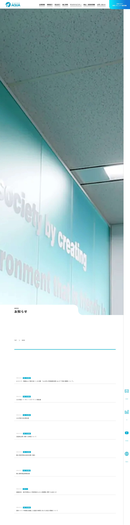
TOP (15, 340)
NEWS (23, 340)
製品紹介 (57, 4)
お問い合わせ (101, 4)
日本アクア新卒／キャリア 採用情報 (120, 4)
